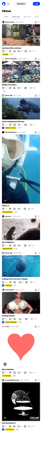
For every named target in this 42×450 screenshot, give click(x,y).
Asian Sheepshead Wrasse (13, 121)
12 (4, 91)
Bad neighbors (8, 242)
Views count (27, 17)
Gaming (5, 54)
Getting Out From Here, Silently (15, 279)
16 (14, 376)
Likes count (16, 17)
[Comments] (14, 51)
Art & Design (7, 375)
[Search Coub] (8, 4)
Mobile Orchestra (9, 85)
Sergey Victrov (10, 22)
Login (36, 4)
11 (15, 212)
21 (17, 429)
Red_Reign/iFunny (11, 132)
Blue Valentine (8, 369)
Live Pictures (10, 429)
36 (11, 54)
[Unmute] (5, 42)
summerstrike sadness (11, 48)
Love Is (7, 326)
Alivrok (7, 95)
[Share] (36, 22)
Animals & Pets (7, 212)
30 (20, 322)
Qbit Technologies (11, 58)
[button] (3, 51)
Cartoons (8, 285)
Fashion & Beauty (11, 322)
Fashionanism (9, 289)
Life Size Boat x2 (8, 423)
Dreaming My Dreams (12, 380)
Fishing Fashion (8, 316)
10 (19, 128)
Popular (6, 17)
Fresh (36, 17)
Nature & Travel (10, 128)
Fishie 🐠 (5, 206)
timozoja (8, 216)
